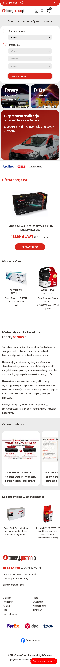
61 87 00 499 (11, 3)
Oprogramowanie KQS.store (20, 659)
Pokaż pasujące (18, 76)
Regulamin (8, 601)
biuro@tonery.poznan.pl (14, 584)
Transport (37, 610)
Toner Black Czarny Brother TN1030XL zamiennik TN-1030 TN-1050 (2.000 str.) (16, 531)
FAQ (5, 610)
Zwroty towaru (10, 614)
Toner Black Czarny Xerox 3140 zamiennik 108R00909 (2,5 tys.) (30, 227)
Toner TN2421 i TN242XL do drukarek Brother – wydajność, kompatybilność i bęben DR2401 (20, 476)
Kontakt (6, 605)
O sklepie (7, 597)
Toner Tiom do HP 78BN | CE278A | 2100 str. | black (16, 301)
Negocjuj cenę (39, 605)
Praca (35, 597)
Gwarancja (38, 601)
